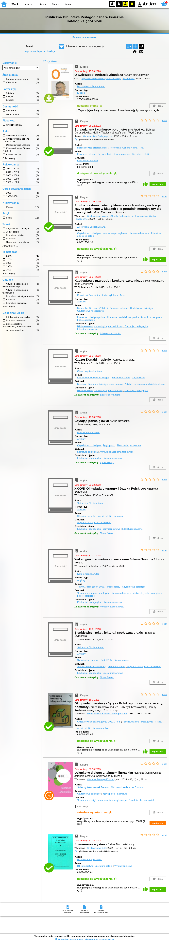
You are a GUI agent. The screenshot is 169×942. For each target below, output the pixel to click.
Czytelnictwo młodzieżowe (90, 310)
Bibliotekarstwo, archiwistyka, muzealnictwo (99, 326)
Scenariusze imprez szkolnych (93, 593)
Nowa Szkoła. (107, 533)
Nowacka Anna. (88, 432)
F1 (145, 3)
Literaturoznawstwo (87, 329)
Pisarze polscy (121, 660)
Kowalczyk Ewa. (88, 295)
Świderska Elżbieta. (90, 503)
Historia (43, 4)
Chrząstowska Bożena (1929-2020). (98, 721)
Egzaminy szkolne (86, 154)
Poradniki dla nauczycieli (141, 800)
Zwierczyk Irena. (113, 295)
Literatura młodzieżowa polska (123, 317)
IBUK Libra (129, 78)
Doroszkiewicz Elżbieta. (92, 147)
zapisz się (157, 823)
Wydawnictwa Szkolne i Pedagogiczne (107, 713)
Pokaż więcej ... (10, 158)
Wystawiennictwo (123, 866)
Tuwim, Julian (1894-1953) (91, 586)
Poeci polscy (113, 586)
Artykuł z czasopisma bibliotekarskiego (145, 384)
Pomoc (55, 4)
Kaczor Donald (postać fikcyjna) (93, 377)
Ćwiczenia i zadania (87, 160)
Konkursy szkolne (119, 308)
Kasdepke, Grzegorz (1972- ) (92, 308)
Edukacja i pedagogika (136, 326)
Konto (68, 4)
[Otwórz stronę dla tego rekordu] (61, 84)
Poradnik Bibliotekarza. (112, 606)
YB (125, 3)
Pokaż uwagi (82, 807)
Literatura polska (121, 154)
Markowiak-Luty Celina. (89, 859)
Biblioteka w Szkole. (110, 333)
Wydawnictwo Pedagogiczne (97, 136)
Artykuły (81, 301)
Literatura (118, 516)
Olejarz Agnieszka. (90, 371)
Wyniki (15, 4)
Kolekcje (51, 51)
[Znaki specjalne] (141, 52)
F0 (139, 3)
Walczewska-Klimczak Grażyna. (127, 787)
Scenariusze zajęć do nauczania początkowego (102, 800)
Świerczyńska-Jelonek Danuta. (93, 787)
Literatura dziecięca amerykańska (105, 384)
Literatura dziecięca (139, 233)
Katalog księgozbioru (84, 37)
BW (119, 3)
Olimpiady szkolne (86, 516)
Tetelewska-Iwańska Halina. (126, 147)
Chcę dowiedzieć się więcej (69, 939)
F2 (152, 3)
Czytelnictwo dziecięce (89, 233)
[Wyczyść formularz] (134, 52)
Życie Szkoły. (107, 462)
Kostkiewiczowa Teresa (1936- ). (142, 721)
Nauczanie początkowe (115, 233)
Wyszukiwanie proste (35, 51)
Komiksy (81, 384)
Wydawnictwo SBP (96, 848)
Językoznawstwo (111, 529)
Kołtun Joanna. (88, 574)
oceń (164, 120)
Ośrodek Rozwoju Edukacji (101, 779)
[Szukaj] (141, 46)
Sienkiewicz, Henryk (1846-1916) (94, 660)
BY (132, 3)
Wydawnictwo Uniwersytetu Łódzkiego (101, 78)
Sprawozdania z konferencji (91, 666)
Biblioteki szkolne (121, 377)
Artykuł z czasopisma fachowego (117, 451)
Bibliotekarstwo (85, 866)
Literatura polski (140, 154)
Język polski (104, 154)
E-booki (81, 92)
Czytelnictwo (138, 377)
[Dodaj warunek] (135, 46)
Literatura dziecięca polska (91, 317)
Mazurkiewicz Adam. (91, 86)
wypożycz (157, 184)
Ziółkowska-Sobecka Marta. (91, 226)
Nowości (28, 4)
